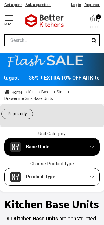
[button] (17, 114)
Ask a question (38, 5)
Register (92, 5)
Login (76, 5)
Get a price (13, 5)
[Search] (94, 40)
